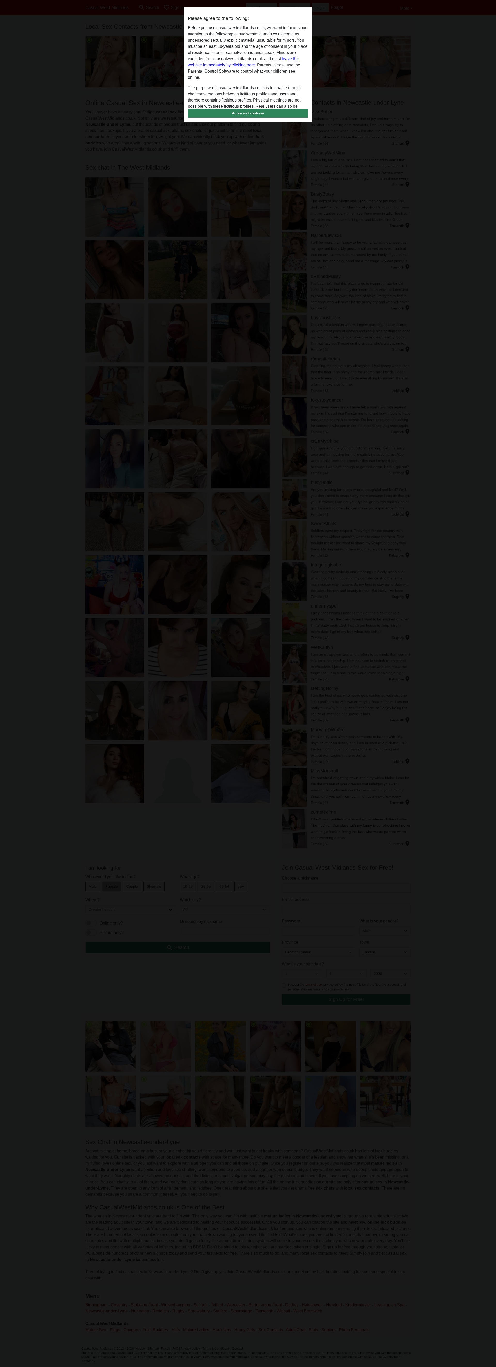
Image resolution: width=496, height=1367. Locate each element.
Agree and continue (248, 113)
